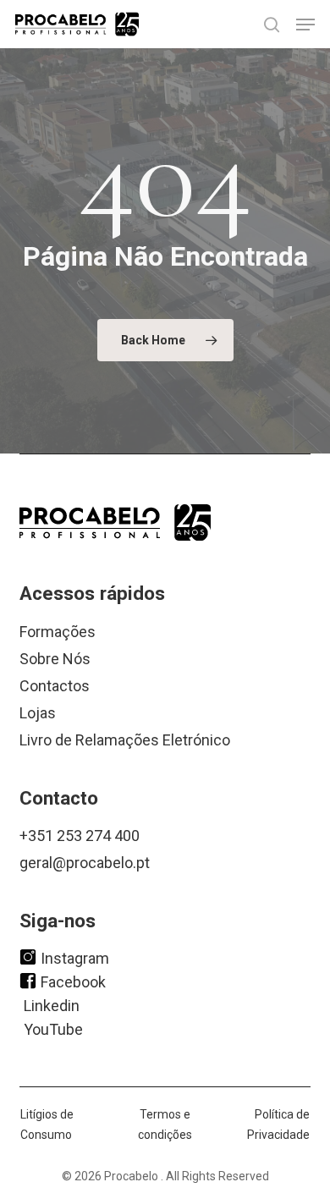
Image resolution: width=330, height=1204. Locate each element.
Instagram (75, 957)
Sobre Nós (55, 659)
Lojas (37, 713)
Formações (57, 631)
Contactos (54, 686)
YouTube (53, 1028)
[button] (305, 24)
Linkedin (52, 1005)
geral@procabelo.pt (84, 862)
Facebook (73, 981)
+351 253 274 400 (79, 835)
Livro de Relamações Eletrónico (124, 740)
